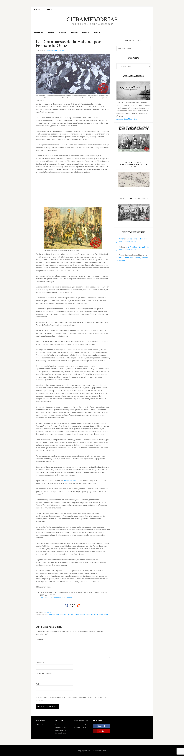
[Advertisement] (73, 191)
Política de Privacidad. (42, 725)
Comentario (41, 639)
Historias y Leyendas (80, 725)
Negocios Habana (60, 725)
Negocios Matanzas (61, 730)
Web (37, 684)
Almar (121, 239)
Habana (48, 613)
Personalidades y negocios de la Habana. (56, 598)
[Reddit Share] (78, 605)
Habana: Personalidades (99, 615)
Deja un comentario (59, 50)
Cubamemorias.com (99, 751)
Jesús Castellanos (71, 480)
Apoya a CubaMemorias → (127, 119)
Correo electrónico (44, 673)
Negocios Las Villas (61, 727)
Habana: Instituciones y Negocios (79, 615)
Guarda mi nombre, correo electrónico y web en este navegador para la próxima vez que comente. (71, 698)
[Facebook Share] (67, 605)
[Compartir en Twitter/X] (72, 605)
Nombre (40, 663)
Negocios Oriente (60, 733)
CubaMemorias (92, 19)
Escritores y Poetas (80, 727)
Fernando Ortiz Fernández (58, 615)
